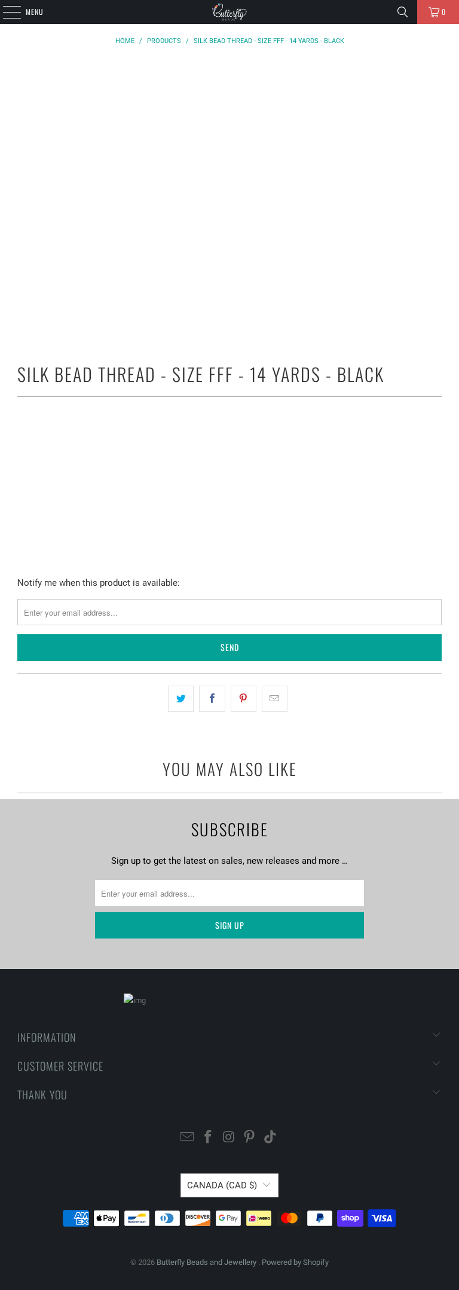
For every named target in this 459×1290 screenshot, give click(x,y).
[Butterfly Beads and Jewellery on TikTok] (271, 1138)
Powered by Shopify (295, 1262)
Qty (23, 437)
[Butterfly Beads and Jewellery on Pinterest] (250, 1138)
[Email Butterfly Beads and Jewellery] (188, 1138)
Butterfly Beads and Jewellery (207, 1262)
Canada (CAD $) (222, 1185)
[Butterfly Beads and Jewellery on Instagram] (229, 1138)
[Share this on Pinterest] (243, 699)
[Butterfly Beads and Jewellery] (229, 12)
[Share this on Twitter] (181, 699)
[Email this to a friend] (274, 699)
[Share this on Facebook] (212, 699)
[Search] (402, 12)
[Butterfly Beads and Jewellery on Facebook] (208, 1138)
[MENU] (5, 12)
